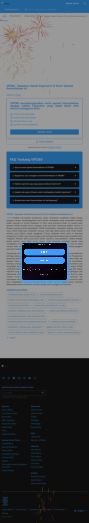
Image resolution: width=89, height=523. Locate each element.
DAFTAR (44, 260)
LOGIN (44, 252)
